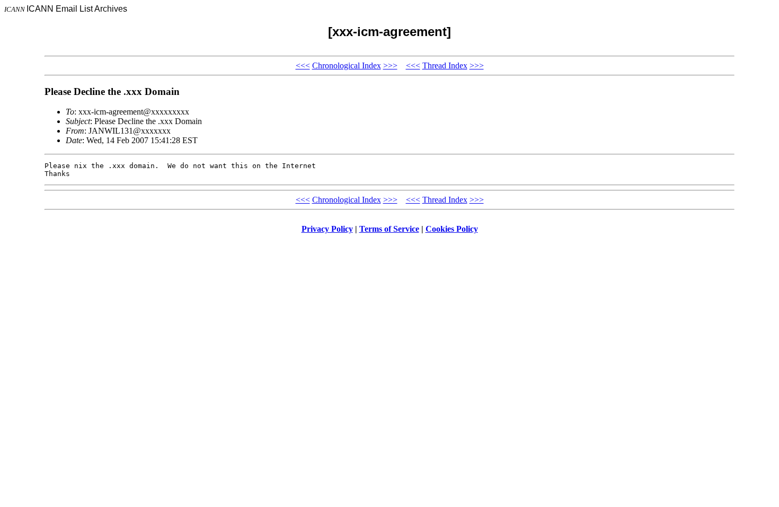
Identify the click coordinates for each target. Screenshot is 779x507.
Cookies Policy (452, 228)
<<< (303, 65)
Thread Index (444, 65)
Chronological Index (346, 65)
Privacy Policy (327, 228)
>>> (390, 65)
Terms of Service (389, 228)
